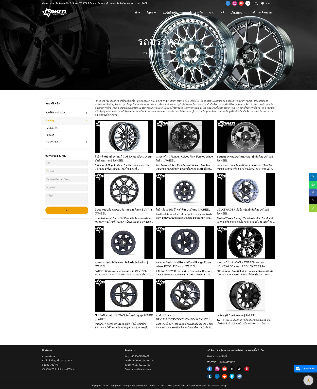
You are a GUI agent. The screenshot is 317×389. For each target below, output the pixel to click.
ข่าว (211, 12)
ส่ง (67, 210)
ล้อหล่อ (50, 135)
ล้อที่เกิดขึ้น (52, 128)
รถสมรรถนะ (51, 141)
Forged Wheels (68, 369)
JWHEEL (54, 369)
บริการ (51, 356)
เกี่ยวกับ (46, 369)
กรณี (44, 360)
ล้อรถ (150, 12)
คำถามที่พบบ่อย (262, 12)
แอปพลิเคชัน (170, 12)
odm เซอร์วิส (195, 12)
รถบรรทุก (170, 53)
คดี (222, 12)
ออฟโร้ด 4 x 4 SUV (55, 112)
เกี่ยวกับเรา (237, 12)
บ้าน (137, 12)
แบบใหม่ (54, 364)
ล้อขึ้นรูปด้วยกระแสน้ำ (60, 360)
